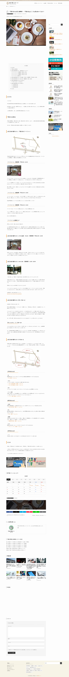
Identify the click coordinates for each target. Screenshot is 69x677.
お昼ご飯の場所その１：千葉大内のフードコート (20, 70)
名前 (9, 638)
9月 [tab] (29, 479)
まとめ (13, 88)
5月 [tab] (12, 479)
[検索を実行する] (62, 24)
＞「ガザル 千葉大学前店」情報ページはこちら (15, 383)
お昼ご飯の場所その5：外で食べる (17, 83)
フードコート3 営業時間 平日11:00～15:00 (20, 74)
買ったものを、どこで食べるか (17, 81)
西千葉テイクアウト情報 (33, 670)
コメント (9, 626)
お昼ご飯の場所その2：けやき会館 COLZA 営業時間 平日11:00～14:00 (24, 77)
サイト (9, 646)
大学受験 (27, 670)
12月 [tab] (43, 479)
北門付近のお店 (15, 87)
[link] (18, 527)
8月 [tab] (25, 479)
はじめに (13, 67)
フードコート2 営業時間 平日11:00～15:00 (20, 73)
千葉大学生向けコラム (33, 667)
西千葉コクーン (39, 675)
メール (9, 642)
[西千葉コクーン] (12, 3)
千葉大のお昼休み (15, 69)
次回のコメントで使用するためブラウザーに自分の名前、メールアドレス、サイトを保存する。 (23, 649)
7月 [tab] (21, 479)
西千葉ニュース (40, 670)
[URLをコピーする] (43, 512)
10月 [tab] (34, 479)
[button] (9, 512)
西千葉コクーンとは (10, 665)
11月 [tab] (39, 479)
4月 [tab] (8, 479)
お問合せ (8, 670)
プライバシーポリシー (11, 669)
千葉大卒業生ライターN (11, 532)
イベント (27, 667)
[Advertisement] (26, 53)
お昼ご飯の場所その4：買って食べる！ (18, 80)
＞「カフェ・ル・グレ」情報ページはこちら (14, 426)
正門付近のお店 (15, 84)
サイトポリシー (9, 668)
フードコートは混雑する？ (17, 75)
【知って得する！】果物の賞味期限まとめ (55, 39)
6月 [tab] (17, 479)
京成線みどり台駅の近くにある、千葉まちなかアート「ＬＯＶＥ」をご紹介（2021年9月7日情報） (56, 34)
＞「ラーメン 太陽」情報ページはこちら (14, 396)
